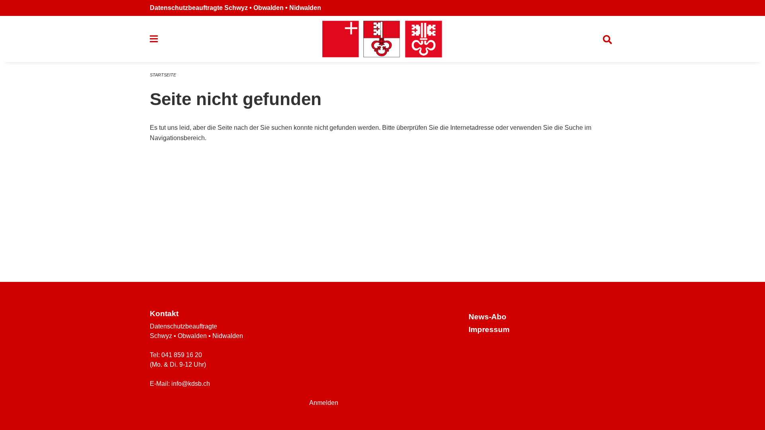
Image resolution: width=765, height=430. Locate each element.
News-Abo (487, 317)
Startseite (163, 74)
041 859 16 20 (181, 355)
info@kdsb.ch (190, 383)
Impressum (489, 329)
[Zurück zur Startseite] (382, 39)
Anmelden (323, 402)
